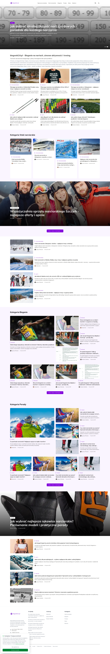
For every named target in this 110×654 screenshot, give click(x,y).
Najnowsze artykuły (42, 3)
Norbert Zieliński (13, 528)
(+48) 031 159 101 (15, 632)
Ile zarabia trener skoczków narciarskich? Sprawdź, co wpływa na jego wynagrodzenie (36, 616)
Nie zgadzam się (15, 647)
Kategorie (67, 611)
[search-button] (95, 3)
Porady (65, 3)
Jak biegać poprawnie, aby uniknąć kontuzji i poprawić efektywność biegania (35, 629)
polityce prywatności (20, 643)
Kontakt (33, 646)
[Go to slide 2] (106, 46)
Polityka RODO (39, 646)
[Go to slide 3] (107, 46)
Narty (69, 3)
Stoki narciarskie (52, 3)
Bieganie (60, 3)
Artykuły (30, 611)
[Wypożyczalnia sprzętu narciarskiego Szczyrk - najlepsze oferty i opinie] (55, 203)
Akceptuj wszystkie (15, 650)
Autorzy (48, 611)
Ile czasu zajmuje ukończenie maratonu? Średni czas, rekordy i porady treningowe (36, 638)
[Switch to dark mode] (99, 3)
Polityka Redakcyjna (47, 646)
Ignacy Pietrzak (49, 616)
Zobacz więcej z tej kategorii (54, 231)
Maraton (74, 3)
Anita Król (12, 37)
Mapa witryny (55, 646)
